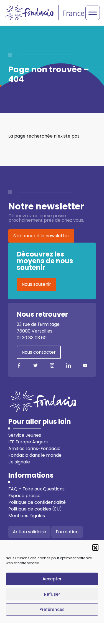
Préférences (52, 609)
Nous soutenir (36, 284)
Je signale (19, 462)
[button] (95, 547)
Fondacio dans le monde (35, 455)
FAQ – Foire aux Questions (36, 489)
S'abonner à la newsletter (41, 236)
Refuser (52, 594)
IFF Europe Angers (28, 442)
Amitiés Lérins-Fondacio (34, 448)
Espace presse (24, 495)
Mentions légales (26, 515)
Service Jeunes (24, 435)
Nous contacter (39, 352)
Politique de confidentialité (37, 502)
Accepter (52, 579)
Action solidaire (29, 532)
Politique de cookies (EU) (35, 509)
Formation (67, 532)
